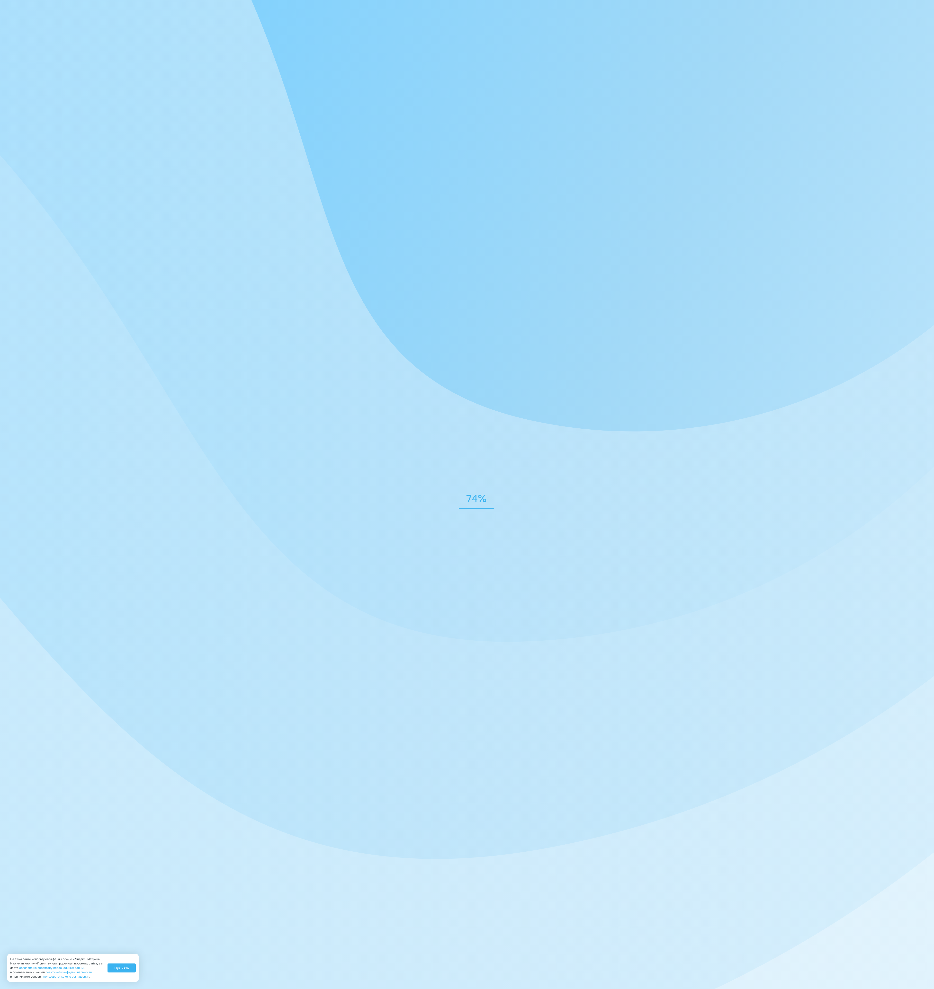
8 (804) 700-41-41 (592, 4)
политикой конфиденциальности (328, 709)
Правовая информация (297, 970)
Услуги (579, 929)
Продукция (553, 929)
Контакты (530, 944)
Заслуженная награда (529, 315)
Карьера (639, 929)
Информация (608, 929)
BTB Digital (583, 962)
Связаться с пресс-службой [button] (325, 148)
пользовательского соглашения (66, 976)
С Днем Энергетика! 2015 (534, 368)
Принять (121, 968)
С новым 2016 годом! (528, 214)
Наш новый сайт (522, 261)
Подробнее (517, 232)
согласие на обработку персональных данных (52, 968)
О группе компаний (513, 929)
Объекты (503, 944)
